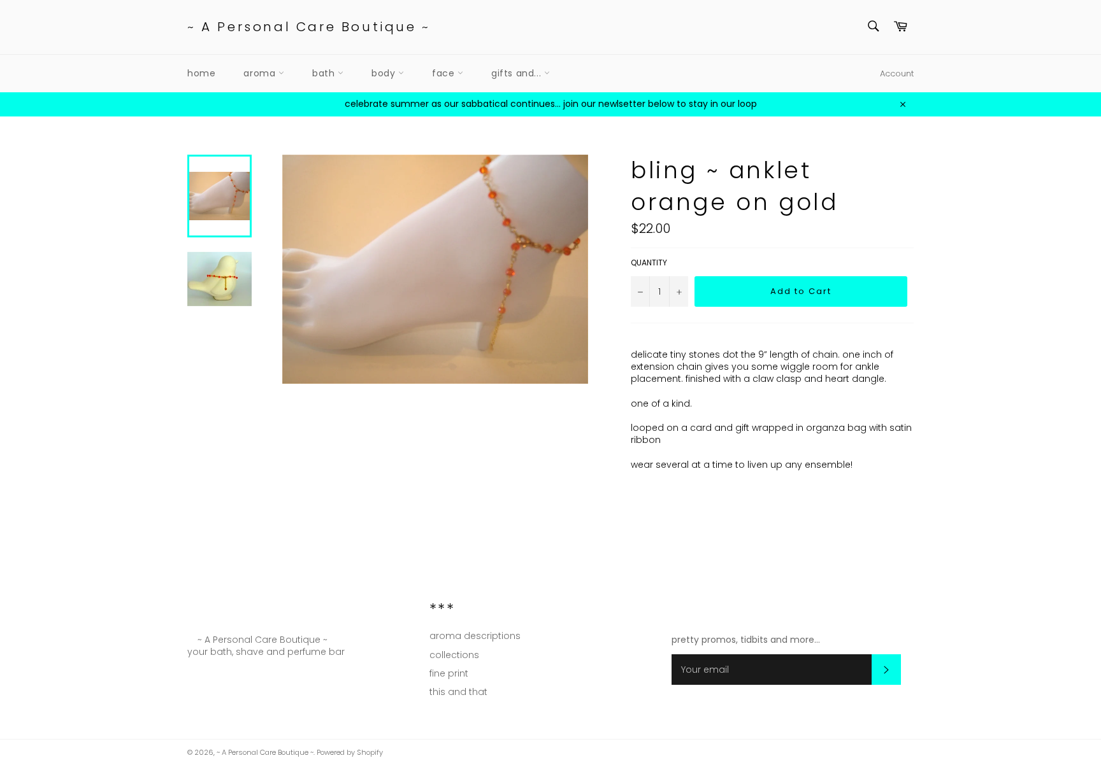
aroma (260, 73)
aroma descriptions (475, 635)
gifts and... (517, 73)
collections (454, 655)
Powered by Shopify (350, 752)
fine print (448, 673)
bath (325, 73)
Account (897, 73)
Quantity (649, 263)
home (201, 73)
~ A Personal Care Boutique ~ (309, 27)
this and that (458, 691)
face (444, 73)
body (384, 73)
